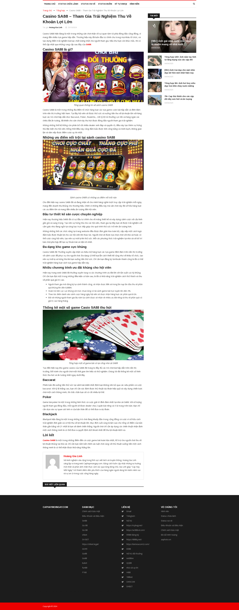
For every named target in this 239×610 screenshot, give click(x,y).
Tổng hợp (60, 10)
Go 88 (85, 525)
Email (128, 511)
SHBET (129, 586)
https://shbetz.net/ (8, 591)
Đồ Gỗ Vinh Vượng (169, 534)
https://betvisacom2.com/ (137, 544)
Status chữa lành (168, 516)
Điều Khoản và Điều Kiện (93, 516)
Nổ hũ (129, 520)
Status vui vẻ (166, 520)
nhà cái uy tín (132, 567)
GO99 (84, 549)
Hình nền (165, 511)
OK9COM (130, 581)
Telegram (130, 516)
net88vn (130, 558)
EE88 (128, 549)
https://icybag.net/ (134, 525)
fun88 (84, 567)
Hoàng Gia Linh (55, 27)
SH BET (85, 539)
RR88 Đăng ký (132, 534)
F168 (84, 572)
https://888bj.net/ (134, 539)
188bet (129, 577)
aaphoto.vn (166, 539)
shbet (84, 534)
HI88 (128, 572)
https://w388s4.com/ (135, 530)
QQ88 (129, 563)
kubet (84, 563)
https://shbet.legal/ (90, 544)
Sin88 (84, 520)
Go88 (84, 553)
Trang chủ (47, 10)
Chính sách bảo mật (91, 511)
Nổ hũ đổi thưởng (134, 553)
